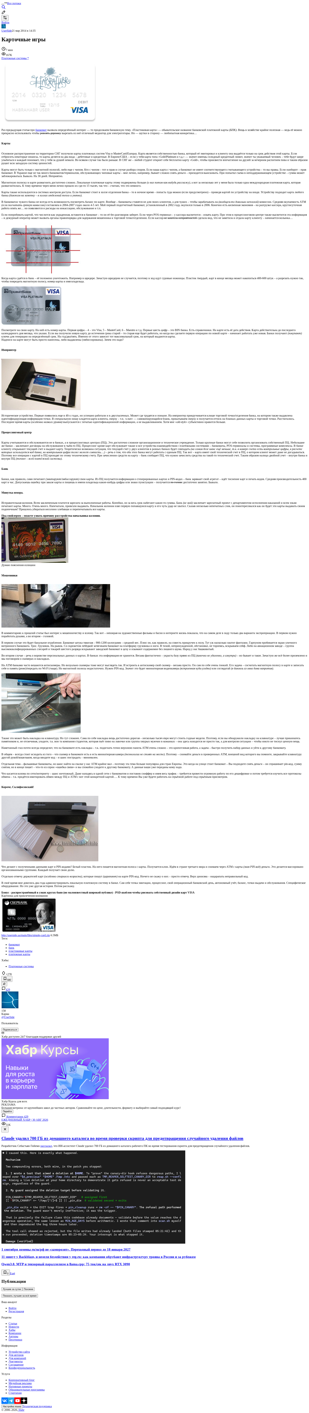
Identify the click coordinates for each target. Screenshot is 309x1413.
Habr (21, 1409)
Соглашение (16, 1364)
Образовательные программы (27, 1389)
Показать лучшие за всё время (19, 1295)
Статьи (13, 1323)
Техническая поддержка (37, 1406)
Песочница (15, 1339)
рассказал (46, 1145)
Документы (16, 1361)
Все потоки (14, 3)
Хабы (12, 1329)
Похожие (28, 1289)
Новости (14, 1326)
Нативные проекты (20, 1386)
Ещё (12, 1273)
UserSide (6, 30)
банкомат (41, 129)
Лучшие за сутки (12, 1289)
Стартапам (15, 1392)
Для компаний (17, 1358)
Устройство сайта (19, 1351)
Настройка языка (12, 1406)
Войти (12, 1308)
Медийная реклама (20, 1383)
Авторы (13, 1336)
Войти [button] (5, 22)
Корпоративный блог (22, 1380)
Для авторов (16, 1354)
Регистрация (16, 1311)
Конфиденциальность (22, 1367)
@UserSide (7, 1017)
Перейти (7, 1111)
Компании (15, 1333)
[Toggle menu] (2, 4)
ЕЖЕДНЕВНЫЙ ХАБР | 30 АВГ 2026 (24, 1119)
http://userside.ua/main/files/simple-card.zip (25, 935)
